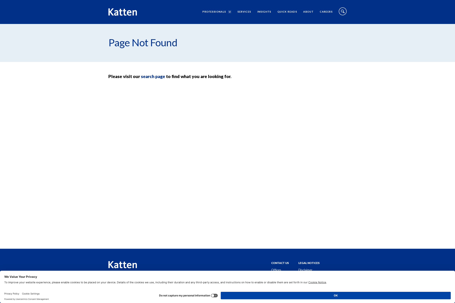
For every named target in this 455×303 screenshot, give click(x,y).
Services (244, 11)
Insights (264, 11)
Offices (276, 270)
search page (153, 76)
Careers (326, 11)
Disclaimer (305, 270)
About (308, 11)
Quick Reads (287, 11)
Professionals (214, 11)
